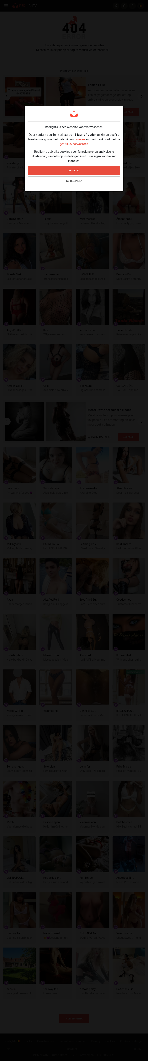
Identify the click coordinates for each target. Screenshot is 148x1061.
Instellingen (74, 181)
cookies (80, 139)
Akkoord (74, 170)
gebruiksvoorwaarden (74, 144)
